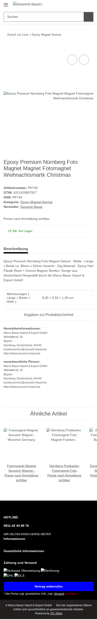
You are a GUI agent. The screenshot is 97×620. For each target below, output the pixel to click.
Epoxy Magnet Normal (36, 202)
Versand (59, 593)
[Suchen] (88, 17)
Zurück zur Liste (17, 34)
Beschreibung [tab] (16, 249)
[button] (75, 4)
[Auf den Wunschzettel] (84, 60)
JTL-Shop (56, 613)
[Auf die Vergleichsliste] (72, 60)
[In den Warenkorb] (7, 48)
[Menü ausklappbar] (6, 3)
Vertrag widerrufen (49, 586)
